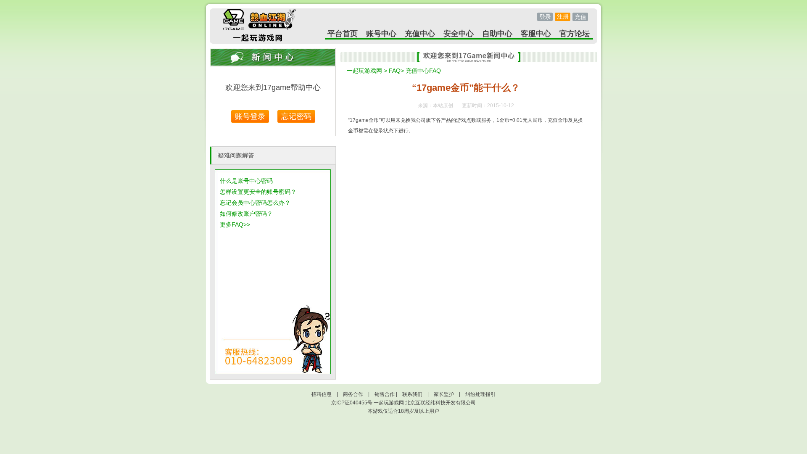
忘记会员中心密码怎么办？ (255, 202)
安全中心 (458, 33)
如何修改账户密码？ (246, 213)
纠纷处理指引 (480, 394)
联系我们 (412, 394)
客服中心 (536, 33)
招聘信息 (321, 394)
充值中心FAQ (423, 70)
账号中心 (381, 33)
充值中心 (420, 33)
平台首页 (342, 33)
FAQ (395, 70)
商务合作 (353, 394)
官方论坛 (574, 33)
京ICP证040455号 (351, 403)
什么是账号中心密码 (246, 180)
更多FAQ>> (235, 224)
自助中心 (497, 33)
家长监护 (444, 394)
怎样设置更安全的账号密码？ (258, 191)
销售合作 (384, 394)
